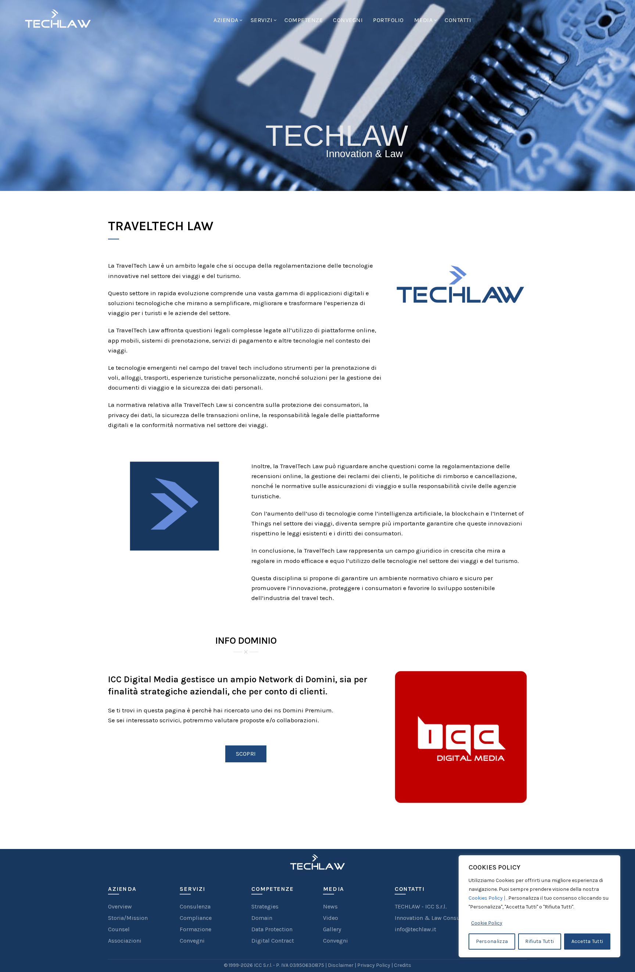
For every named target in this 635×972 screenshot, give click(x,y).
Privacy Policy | (375, 965)
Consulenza (195, 906)
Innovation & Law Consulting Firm (441, 917)
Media (423, 20)
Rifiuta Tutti (539, 941)
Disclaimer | (342, 965)
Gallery (332, 929)
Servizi (262, 20)
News (330, 906)
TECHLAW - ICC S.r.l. (420, 906)
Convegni (348, 20)
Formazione (195, 929)
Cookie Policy (486, 923)
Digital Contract (272, 940)
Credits (402, 965)
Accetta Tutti (587, 941)
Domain (261, 917)
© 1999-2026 (239, 965)
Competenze (303, 20)
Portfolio (388, 20)
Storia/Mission (128, 917)
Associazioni (124, 940)
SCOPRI (246, 753)
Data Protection (272, 929)
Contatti (458, 20)
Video (330, 917)
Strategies (265, 906)
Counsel (119, 929)
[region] (539, 906)
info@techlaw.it (415, 929)
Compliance (196, 917)
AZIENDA (226, 20)
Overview (120, 906)
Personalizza (492, 941)
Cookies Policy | (487, 898)
